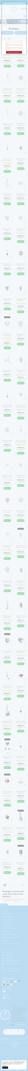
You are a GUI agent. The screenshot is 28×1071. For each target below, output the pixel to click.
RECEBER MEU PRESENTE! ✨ (14, 52)
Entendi (5, 1067)
